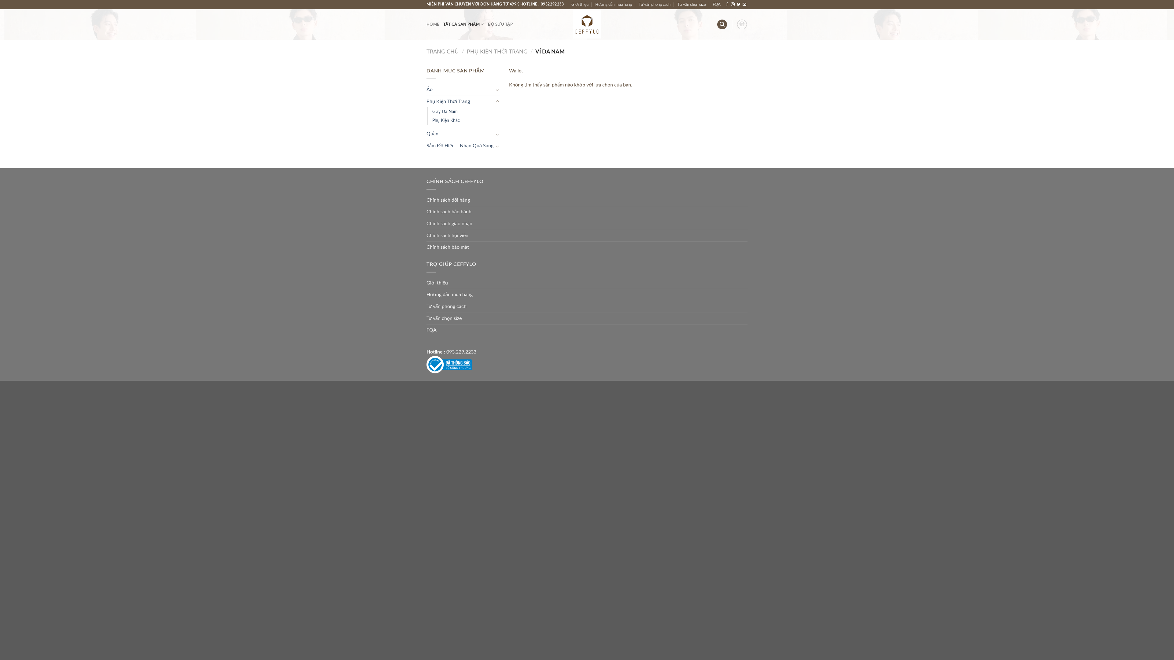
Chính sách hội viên (447, 235)
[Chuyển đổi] (497, 90)
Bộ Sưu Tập (500, 24)
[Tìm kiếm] (722, 25)
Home (432, 24)
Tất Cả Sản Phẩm (461, 24)
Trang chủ (442, 52)
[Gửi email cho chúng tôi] (744, 4)
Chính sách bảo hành (448, 211)
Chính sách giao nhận (449, 223)
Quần (432, 133)
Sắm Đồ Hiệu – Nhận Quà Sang (459, 145)
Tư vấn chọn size (691, 4)
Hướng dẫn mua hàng (613, 4)
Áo (429, 89)
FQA (717, 4)
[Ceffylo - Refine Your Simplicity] (587, 24)
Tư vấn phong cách (654, 4)
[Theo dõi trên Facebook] (727, 4)
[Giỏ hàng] (742, 24)
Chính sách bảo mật (447, 247)
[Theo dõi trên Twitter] (738, 4)
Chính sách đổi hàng (448, 200)
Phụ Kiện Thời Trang (497, 52)
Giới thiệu (580, 4)
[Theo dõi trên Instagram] (733, 4)
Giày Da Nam (445, 111)
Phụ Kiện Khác (446, 120)
